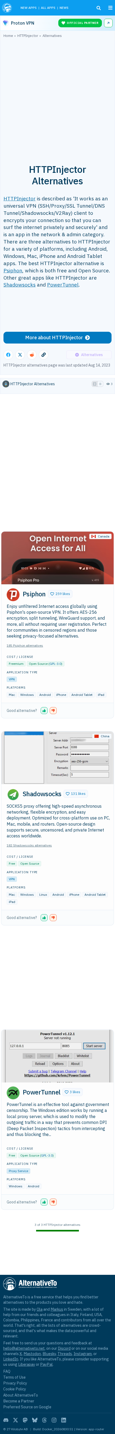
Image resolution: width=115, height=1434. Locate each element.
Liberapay (26, 1364)
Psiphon (12, 270)
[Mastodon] (25, 1420)
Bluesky (49, 1353)
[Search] (99, 8)
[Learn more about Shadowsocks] (13, 794)
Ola (40, 1309)
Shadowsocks (19, 284)
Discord (64, 1348)
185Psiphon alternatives (25, 645)
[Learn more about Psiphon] (13, 594)
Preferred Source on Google (27, 1406)
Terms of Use (14, 1377)
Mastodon (32, 1353)
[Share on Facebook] (8, 355)
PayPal (46, 1364)
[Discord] (6, 1420)
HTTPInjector (19, 198)
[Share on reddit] (32, 355)
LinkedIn (10, 1358)
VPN (12, 679)
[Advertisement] (57, 97)
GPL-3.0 (55, 664)
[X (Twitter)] (15, 1420)
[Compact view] (100, 384)
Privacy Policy (15, 1383)
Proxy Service (18, 1171)
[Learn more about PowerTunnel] (13, 1092)
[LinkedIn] (63, 1420)
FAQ (6, 1371)
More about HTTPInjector (54, 337)
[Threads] (44, 1420)
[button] (60, 594)
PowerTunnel (63, 284)
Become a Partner (18, 1401)
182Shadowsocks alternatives (29, 845)
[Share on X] (20, 355)
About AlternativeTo (20, 1395)
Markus (57, 1309)
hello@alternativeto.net (24, 1348)
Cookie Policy (14, 1388)
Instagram (83, 1353)
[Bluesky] (34, 1420)
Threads (64, 1353)
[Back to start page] (7, 8)
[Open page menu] (110, 7)
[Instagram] (54, 1420)
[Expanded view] (94, 384)
